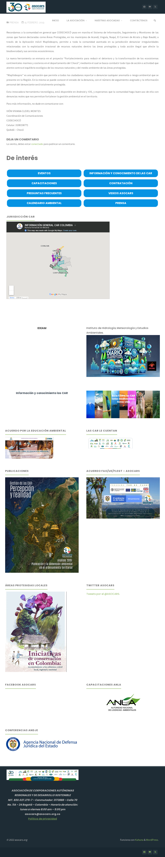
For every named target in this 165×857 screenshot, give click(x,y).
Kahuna (139, 839)
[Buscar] (154, 20)
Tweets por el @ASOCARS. (103, 594)
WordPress (152, 839)
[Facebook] (144, 7)
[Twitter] (155, 7)
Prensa (14, 22)
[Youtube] (150, 7)
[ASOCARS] (26, 6)
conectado (37, 144)
